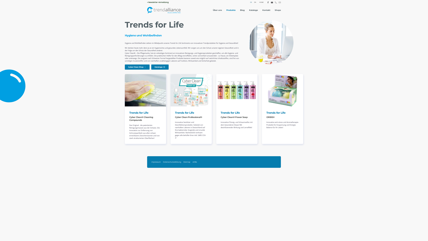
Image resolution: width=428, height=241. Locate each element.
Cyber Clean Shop (135, 67)
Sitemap (186, 162)
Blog (242, 10)
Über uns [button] (217, 10)
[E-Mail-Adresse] (280, 2)
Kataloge (253, 10)
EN (255, 2)
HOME (261, 2)
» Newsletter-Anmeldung (158, 2)
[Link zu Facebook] (268, 2)
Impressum (156, 162)
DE (251, 2)
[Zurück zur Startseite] (164, 10)
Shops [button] (278, 10)
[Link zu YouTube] (272, 2)
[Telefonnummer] (276, 2)
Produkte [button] (231, 10)
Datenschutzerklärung (172, 162)
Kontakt (266, 10)
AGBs (195, 162)
